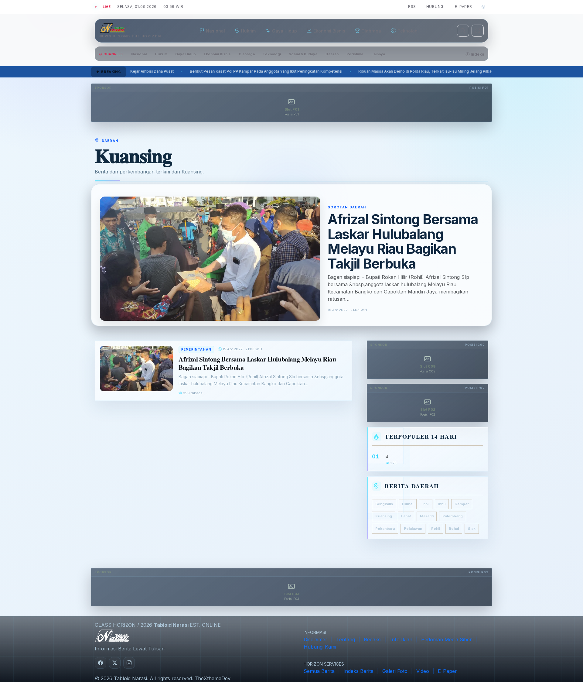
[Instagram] (129, 663)
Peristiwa (354, 54)
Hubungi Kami (320, 647)
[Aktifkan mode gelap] (483, 7)
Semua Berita (319, 671)
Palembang (452, 516)
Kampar (462, 504)
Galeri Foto (394, 671)
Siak (472, 528)
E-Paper (463, 6)
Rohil (435, 528)
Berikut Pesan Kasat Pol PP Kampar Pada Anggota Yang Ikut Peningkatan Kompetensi (135, 71)
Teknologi (272, 54)
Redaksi (372, 639)
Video (422, 671)
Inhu (441, 504)
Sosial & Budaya (303, 54)
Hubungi (435, 6)
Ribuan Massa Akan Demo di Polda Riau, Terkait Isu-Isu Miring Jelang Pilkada (296, 71)
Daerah (332, 54)
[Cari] (463, 31)
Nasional (139, 54)
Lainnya (378, 54)
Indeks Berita (358, 671)
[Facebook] (100, 663)
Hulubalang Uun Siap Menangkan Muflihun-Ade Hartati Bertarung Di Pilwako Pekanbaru (458, 71)
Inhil (425, 504)
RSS (412, 6)
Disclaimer (315, 639)
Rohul (454, 528)
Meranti (427, 516)
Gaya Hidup (185, 54)
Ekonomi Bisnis (217, 54)
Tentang (345, 639)
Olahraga (247, 54)
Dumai (407, 504)
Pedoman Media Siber (446, 639)
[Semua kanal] (478, 31)
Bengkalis (384, 504)
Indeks (477, 54)
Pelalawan (413, 528)
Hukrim (161, 54)
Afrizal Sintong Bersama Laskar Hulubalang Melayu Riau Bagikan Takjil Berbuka (403, 241)
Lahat (406, 516)
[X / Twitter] (115, 663)
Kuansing (383, 516)
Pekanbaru (385, 528)
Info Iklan (401, 639)
